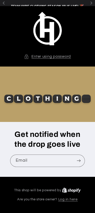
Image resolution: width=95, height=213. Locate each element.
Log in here (68, 199)
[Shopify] (71, 190)
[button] (47, 56)
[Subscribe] (79, 161)
